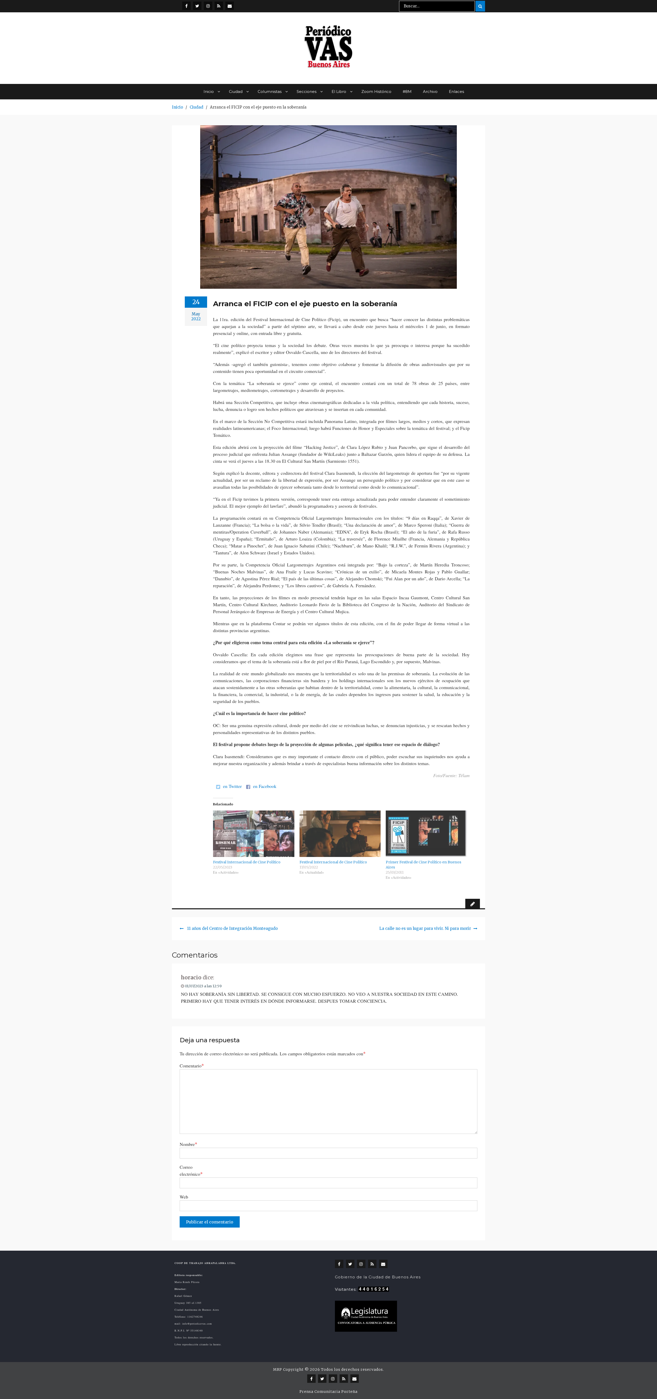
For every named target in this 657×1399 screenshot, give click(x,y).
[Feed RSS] (219, 6)
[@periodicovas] (186, 6)
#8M (407, 91)
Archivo (430, 91)
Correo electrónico (191, 1170)
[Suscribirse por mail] (229, 6)
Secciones (306, 91)
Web (184, 1197)
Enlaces (456, 91)
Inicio (209, 91)
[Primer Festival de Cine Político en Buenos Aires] (426, 834)
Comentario (192, 1065)
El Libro (339, 91)
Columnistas (270, 91)
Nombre (188, 1144)
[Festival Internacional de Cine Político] (253, 834)
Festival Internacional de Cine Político (247, 862)
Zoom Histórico (376, 91)
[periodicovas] (208, 6)
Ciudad (236, 91)
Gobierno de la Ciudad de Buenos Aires (378, 1277)
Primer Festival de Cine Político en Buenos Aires (423, 865)
